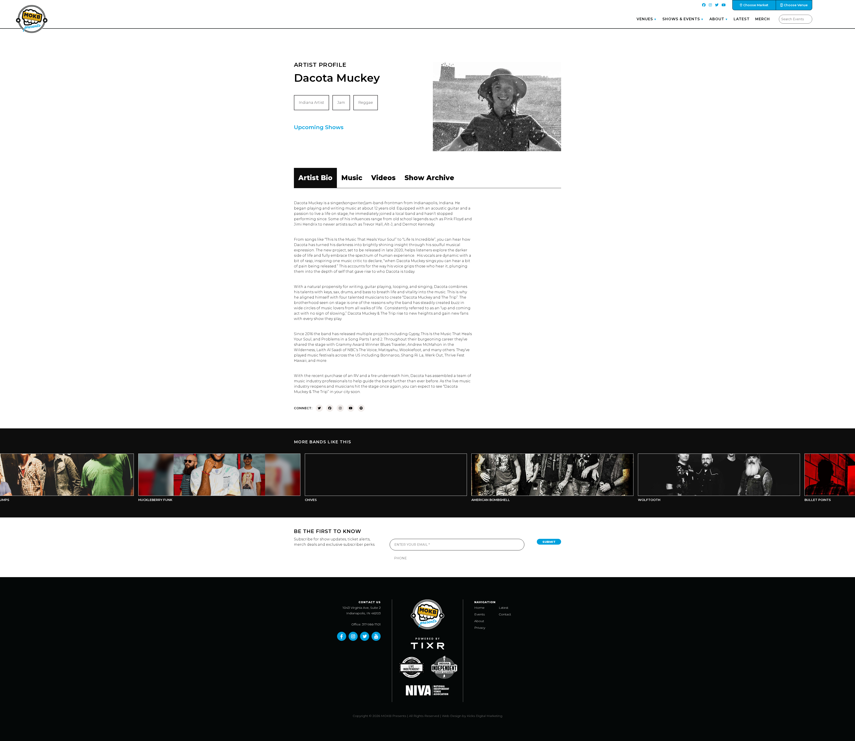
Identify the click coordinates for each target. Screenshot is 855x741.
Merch (762, 19)
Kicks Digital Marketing (484, 716)
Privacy (479, 628)
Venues (645, 19)
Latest (742, 19)
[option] (154, 479)
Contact (505, 614)
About (716, 19)
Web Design (451, 716)
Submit (549, 542)
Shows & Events (681, 19)
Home (479, 608)
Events (479, 614)
